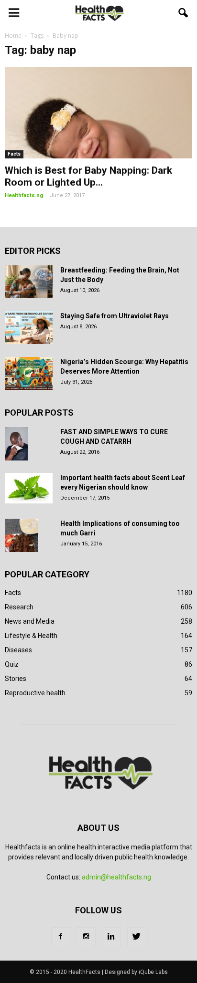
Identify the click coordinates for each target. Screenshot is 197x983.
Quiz (12, 664)
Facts (14, 154)
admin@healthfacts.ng (116, 877)
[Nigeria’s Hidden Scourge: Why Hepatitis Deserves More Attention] (29, 373)
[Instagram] (86, 936)
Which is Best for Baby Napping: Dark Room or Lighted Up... (88, 176)
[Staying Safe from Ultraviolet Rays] (29, 327)
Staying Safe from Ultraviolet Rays (114, 316)
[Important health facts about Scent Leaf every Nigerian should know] (29, 488)
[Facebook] (60, 936)
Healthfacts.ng (24, 195)
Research (19, 607)
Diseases (18, 650)
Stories (15, 678)
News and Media (30, 621)
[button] (183, 13)
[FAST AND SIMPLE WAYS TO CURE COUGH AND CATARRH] (16, 443)
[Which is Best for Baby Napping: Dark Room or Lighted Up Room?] (98, 112)
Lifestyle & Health (31, 635)
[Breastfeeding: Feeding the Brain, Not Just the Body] (29, 281)
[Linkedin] (111, 936)
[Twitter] (136, 936)
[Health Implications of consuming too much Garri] (21, 535)
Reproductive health (35, 693)
